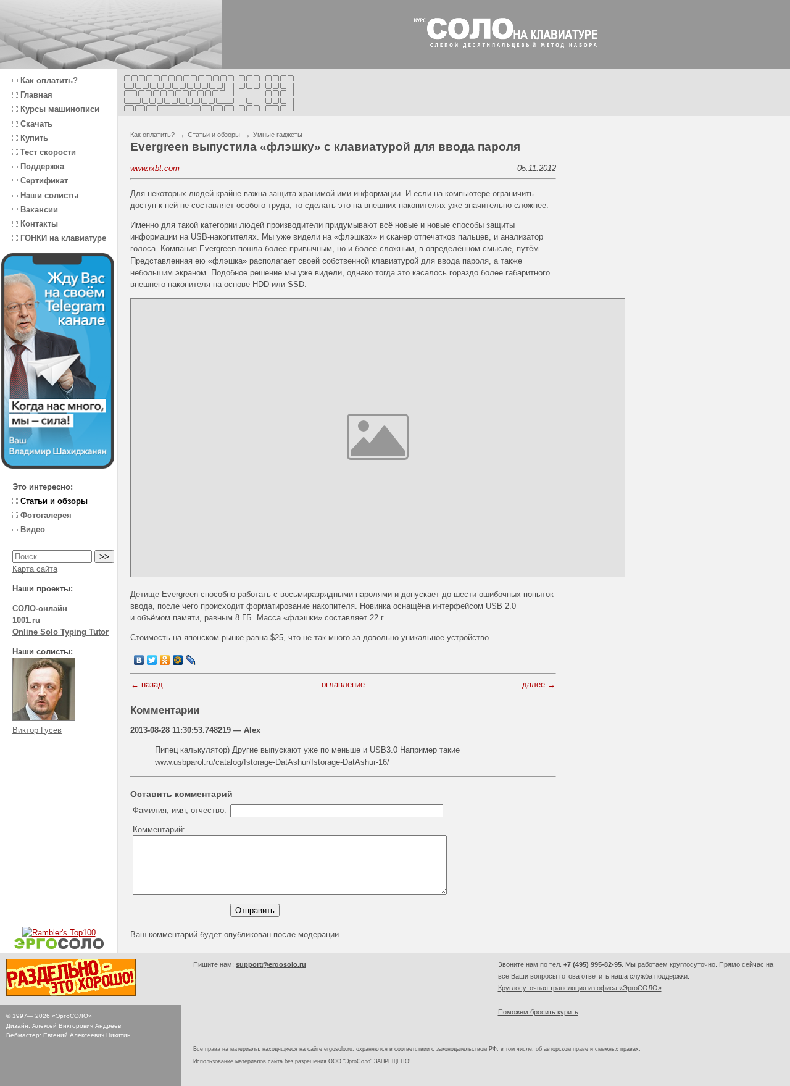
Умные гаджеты (277, 134)
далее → (538, 684)
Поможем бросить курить (538, 1012)
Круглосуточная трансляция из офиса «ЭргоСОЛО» (580, 988)
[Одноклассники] (165, 660)
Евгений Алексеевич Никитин (87, 1035)
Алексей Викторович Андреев (76, 1025)
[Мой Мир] (178, 660)
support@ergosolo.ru (271, 964)
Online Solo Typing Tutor (60, 632)
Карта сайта (34, 569)
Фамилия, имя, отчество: (180, 810)
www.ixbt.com (155, 168)
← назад (147, 684)
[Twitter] (152, 660)
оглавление (343, 684)
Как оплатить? (152, 134)
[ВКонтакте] (139, 660)
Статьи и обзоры (214, 134)
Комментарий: (159, 829)
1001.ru (26, 620)
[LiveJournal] (191, 660)
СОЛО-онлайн (39, 608)
